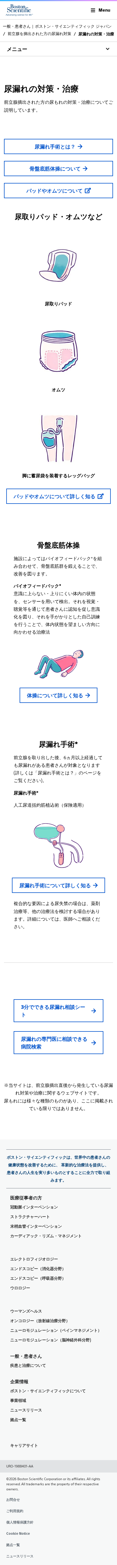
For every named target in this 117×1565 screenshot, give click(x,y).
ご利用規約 (14, 1511)
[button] (100, 10)
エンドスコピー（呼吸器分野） (38, 1278)
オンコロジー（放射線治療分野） (40, 1320)
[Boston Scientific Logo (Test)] (19, 10)
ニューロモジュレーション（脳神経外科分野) (50, 1340)
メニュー (17, 49)
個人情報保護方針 (20, 1522)
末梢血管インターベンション (36, 1226)
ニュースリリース (26, 1410)
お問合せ (13, 1500)
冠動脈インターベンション (34, 1207)
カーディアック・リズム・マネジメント (46, 1236)
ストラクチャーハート (30, 1216)
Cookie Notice (18, 1534)
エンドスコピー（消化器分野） (38, 1268)
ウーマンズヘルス (26, 1311)
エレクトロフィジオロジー (34, 1259)
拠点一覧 (18, 1419)
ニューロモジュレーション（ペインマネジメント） (56, 1330)
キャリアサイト (24, 1445)
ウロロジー (20, 1288)
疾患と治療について (28, 1365)
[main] (58, 565)
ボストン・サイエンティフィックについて (48, 1391)
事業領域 (18, 1400)
